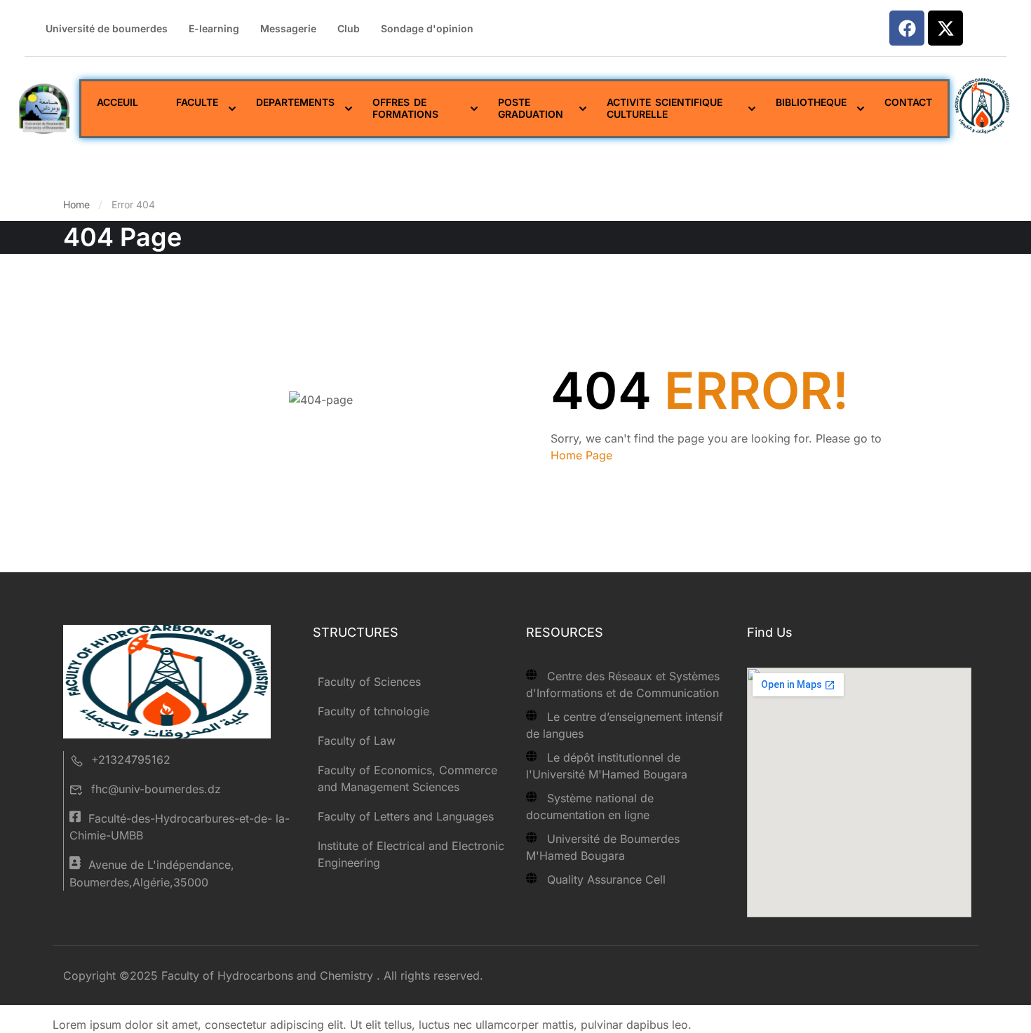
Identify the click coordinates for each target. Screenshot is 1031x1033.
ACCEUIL (117, 102)
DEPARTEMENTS (295, 102)
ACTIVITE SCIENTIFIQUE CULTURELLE (664, 108)
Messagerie (288, 28)
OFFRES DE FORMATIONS (405, 108)
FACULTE (197, 102)
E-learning (214, 28)
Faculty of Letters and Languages (406, 816)
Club (348, 28)
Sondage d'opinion (427, 28)
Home (76, 204)
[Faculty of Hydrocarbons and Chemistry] (167, 681)
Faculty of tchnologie (373, 711)
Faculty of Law (357, 741)
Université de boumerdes (107, 28)
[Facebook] (906, 28)
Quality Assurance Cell (606, 879)
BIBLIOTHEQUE (810, 102)
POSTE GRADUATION (530, 108)
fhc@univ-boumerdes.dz (156, 789)
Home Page (581, 455)
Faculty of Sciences (369, 682)
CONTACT (907, 102)
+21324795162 (130, 759)
